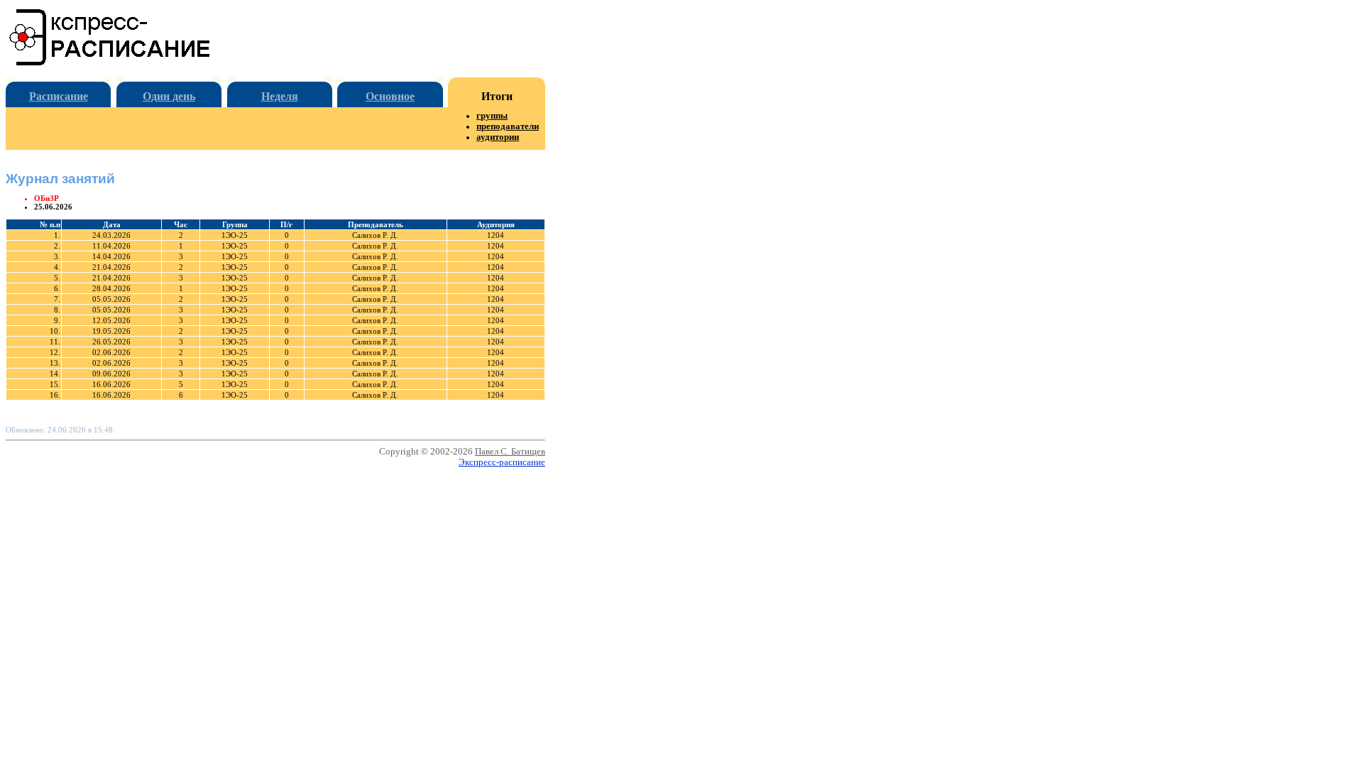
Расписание (58, 96)
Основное (390, 96)
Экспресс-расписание (502, 462)
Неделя (279, 96)
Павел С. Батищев (510, 452)
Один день (169, 96)
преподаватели (507, 126)
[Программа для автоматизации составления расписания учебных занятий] (110, 63)
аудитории (497, 137)
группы (492, 116)
